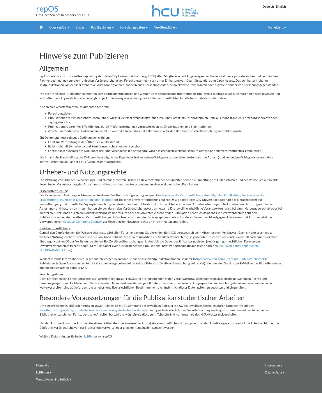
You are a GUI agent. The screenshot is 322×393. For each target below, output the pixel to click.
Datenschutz (273, 372)
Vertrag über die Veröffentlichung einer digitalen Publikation (198, 195)
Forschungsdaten (132, 27)
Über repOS (58, 27)
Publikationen (101, 27)
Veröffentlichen (165, 27)
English (281, 6)
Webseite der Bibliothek (52, 379)
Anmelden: (276, 27)
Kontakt (41, 365)
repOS (47, 8)
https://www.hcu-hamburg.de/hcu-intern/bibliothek (229, 259)
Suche (80, 27)
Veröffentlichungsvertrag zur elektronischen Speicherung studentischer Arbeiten (94, 310)
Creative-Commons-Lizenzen (83, 221)
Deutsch (268, 6)
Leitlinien (90, 336)
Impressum (272, 365)
